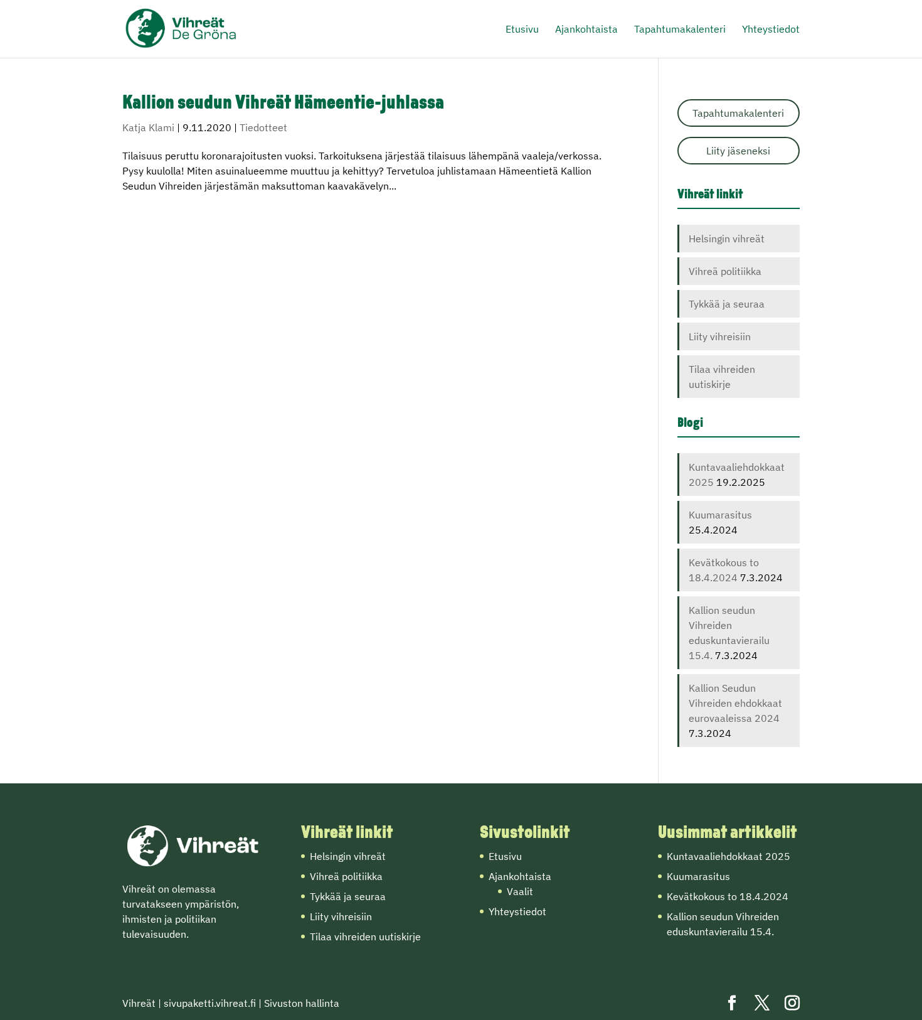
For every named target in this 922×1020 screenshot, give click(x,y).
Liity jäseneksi (738, 150)
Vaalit (520, 891)
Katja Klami (148, 127)
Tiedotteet (263, 127)
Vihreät (139, 1003)
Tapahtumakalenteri (680, 29)
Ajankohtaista (586, 29)
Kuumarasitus (720, 514)
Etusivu (522, 29)
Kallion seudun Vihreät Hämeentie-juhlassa (283, 104)
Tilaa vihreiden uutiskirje (365, 936)
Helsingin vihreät (727, 238)
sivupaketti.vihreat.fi (210, 1003)
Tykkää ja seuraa (727, 304)
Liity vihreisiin (720, 336)
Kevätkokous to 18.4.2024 (727, 896)
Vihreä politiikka (725, 271)
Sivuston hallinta (301, 1003)
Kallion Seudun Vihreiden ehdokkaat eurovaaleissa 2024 (735, 703)
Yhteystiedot (771, 29)
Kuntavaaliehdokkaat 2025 (728, 856)
